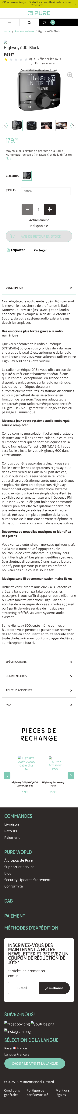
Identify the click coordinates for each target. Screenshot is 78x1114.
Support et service (19, 867)
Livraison (11, 824)
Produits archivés (24, 31)
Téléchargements (19, 690)
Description (14, 288)
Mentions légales (63, 1092)
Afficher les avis (49, 59)
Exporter (17, 250)
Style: (11, 190)
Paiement (12, 837)
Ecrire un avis (45, 63)
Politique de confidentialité (37, 1092)
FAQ (8, 704)
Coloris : (13, 176)
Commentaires (16, 676)
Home (7, 31)
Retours (10, 831)
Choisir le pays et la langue (35, 1063)
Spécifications (16, 661)
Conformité (13, 886)
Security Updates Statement (27, 880)
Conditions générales (12, 1092)
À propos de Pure (18, 860)
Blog (8, 873)
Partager (40, 250)
